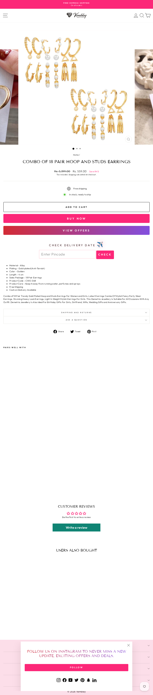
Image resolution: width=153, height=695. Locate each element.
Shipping (72, 174)
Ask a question (76, 320)
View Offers (76, 230)
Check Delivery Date (76, 244)
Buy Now (76, 218)
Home (76, 155)
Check (105, 254)
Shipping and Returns (76, 312)
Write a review (76, 527)
